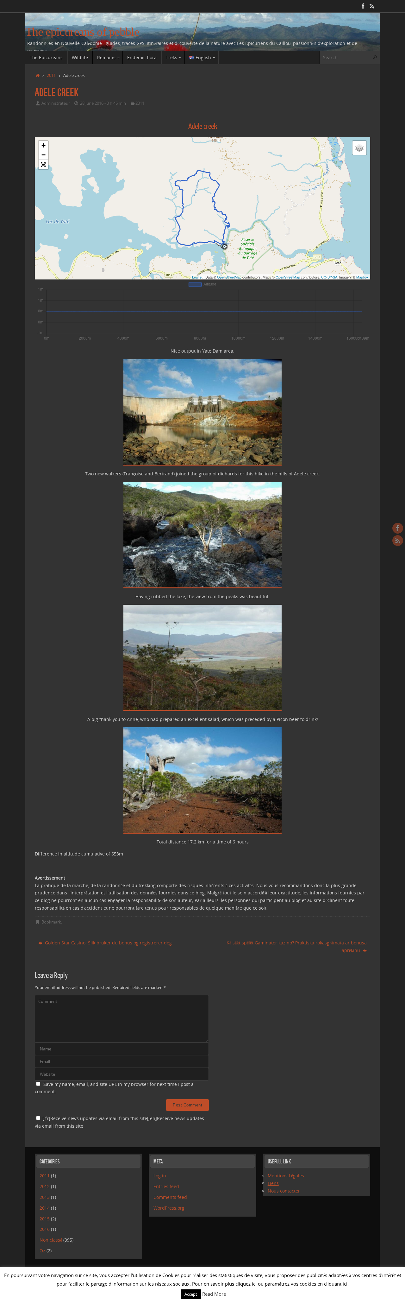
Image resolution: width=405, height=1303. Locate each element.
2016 (45, 1229)
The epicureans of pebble (82, 31)
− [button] (43, 155)
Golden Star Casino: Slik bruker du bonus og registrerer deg (108, 943)
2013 (45, 1197)
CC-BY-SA (329, 276)
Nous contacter (284, 1191)
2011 (51, 75)
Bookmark (51, 922)
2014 (45, 1208)
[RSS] (372, 6)
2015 (45, 1219)
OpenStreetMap (229, 276)
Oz (42, 1251)
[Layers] (359, 148)
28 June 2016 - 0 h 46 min (103, 103)
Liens (273, 1183)
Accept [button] (190, 1294)
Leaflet (197, 276)
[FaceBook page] (363, 6)
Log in (159, 1176)
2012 (45, 1186)
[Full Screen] (43, 164)
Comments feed (170, 1197)
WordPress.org (168, 1208)
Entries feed (166, 1186)
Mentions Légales (286, 1176)
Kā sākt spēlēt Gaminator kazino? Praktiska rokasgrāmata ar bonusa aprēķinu (297, 946)
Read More (214, 1294)
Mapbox (362, 276)
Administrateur (55, 103)
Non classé (51, 1240)
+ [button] (43, 145)
